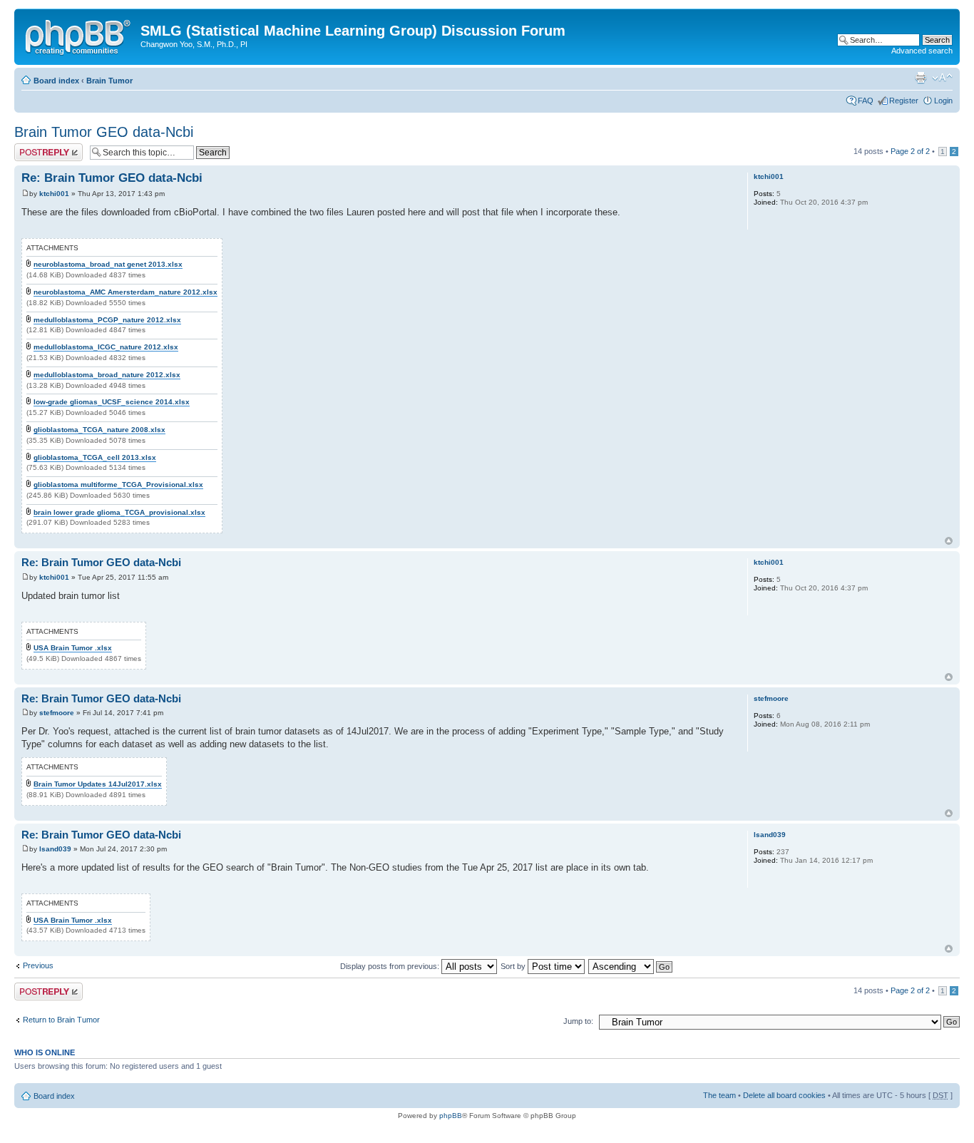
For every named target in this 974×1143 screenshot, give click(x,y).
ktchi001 (54, 194)
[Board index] (79, 35)
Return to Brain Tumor (61, 1019)
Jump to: (578, 1021)
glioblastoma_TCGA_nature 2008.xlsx (99, 430)
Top (949, 541)
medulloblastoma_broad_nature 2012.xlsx (107, 375)
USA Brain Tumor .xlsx (73, 648)
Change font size (942, 77)
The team (719, 1095)
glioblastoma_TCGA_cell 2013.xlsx (95, 457)
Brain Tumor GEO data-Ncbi (103, 132)
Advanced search (922, 50)
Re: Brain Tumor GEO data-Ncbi (112, 178)
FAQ (865, 100)
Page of (910, 151)
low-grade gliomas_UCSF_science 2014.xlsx (112, 402)
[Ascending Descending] (631, 966)
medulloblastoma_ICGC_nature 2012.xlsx (106, 347)
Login (943, 100)
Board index (56, 80)
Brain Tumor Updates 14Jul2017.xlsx (98, 784)
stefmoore (56, 713)
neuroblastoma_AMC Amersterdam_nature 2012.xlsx (125, 292)
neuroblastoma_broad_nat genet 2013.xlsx (108, 264)
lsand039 (55, 849)
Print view (920, 77)
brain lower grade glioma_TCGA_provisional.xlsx (119, 512)
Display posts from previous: (390, 966)
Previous (38, 965)
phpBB (450, 1115)
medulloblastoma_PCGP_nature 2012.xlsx (107, 320)
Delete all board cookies (784, 1095)
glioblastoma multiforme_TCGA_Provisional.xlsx (118, 484)
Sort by (514, 966)
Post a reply (35, 147)
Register (903, 100)
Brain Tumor (109, 80)
